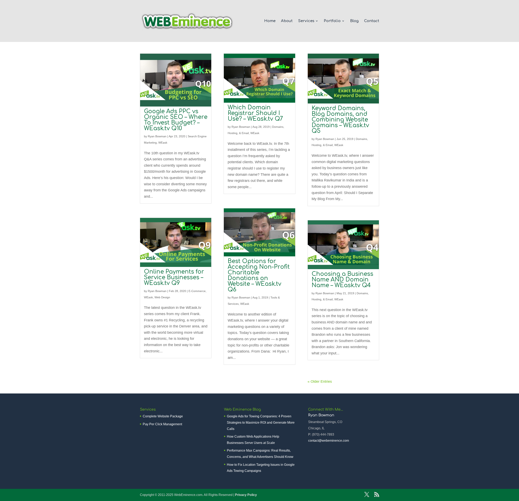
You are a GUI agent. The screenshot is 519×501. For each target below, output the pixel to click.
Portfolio (332, 21)
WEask (162, 142)
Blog (354, 21)
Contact (371, 21)
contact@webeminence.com (328, 440)
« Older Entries (320, 381)
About (287, 21)
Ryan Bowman (157, 136)
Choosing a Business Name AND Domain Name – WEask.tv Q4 (342, 280)
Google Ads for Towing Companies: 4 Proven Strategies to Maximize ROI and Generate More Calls (261, 422)
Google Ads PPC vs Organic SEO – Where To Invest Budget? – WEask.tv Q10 (175, 120)
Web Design (162, 297)
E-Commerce (197, 291)
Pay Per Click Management (162, 424)
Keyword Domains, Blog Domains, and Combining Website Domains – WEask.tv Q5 (340, 119)
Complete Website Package (163, 416)
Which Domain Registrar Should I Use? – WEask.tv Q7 (255, 113)
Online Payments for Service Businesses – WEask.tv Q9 (174, 277)
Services (306, 21)
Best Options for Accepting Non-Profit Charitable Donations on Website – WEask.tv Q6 (259, 275)
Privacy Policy (246, 495)
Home (270, 21)
